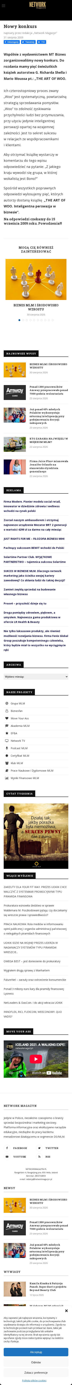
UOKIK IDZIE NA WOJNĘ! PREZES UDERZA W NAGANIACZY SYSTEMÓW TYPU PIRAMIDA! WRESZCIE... (31, 947)
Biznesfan (16, 711)
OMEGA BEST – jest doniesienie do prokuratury (32, 961)
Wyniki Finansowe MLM (24, 778)
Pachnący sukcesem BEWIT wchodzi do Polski (34, 548)
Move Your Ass (19, 718)
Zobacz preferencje (36, 1372)
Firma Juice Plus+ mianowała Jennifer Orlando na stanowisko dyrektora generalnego (49, 466)
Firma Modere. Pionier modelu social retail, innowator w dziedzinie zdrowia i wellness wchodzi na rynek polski (32, 506)
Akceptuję (36, 1352)
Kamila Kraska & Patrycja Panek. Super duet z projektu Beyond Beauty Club (48, 1287)
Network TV (17, 740)
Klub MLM (16, 763)
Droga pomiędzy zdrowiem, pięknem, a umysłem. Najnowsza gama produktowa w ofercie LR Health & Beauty (32, 617)
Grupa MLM (17, 703)
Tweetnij (29, 42)
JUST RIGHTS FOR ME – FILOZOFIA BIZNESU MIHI (34, 538)
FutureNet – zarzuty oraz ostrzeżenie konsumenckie (35, 979)
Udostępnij (12, 42)
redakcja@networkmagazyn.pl (39, 1179)
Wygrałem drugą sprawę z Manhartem (27, 970)
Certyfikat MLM (19, 755)
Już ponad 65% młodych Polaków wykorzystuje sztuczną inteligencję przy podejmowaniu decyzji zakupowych (47, 416)
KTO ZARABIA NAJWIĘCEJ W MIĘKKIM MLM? (49, 440)
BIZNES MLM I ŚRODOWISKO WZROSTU (36, 307)
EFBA (13, 733)
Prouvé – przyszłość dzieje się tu (25, 603)
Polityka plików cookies (34, 1380)
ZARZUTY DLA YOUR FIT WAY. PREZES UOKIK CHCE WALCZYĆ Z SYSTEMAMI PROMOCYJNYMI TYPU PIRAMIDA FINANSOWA (35, 891)
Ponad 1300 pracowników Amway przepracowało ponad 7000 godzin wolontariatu (49, 390)
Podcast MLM (19, 748)
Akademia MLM (20, 726)
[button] (66, 1311)
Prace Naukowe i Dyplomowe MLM (31, 770)
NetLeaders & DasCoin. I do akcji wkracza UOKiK (33, 1002)
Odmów (36, 1362)
